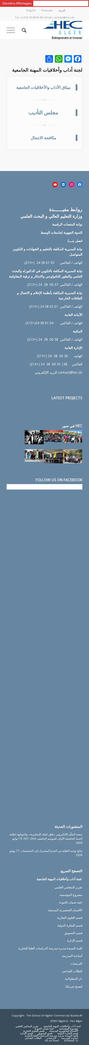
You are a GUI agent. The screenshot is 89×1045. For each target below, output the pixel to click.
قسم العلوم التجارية (69, 917)
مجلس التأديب (43, 112)
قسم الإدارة (74, 940)
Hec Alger (76, 1021)
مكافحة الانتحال (43, 137)
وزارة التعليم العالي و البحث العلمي (51, 216)
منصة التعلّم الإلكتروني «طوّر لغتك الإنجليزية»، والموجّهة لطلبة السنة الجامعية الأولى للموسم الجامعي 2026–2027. (45, 836)
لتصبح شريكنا (74, 986)
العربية (61, 10)
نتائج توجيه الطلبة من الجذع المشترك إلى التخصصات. (51, 851)
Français (47, 10)
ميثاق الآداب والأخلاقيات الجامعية (43, 87)
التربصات (76, 963)
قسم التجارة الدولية (69, 925)
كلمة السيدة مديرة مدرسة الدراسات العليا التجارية (50, 948)
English (31, 10)
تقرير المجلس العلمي (68, 887)
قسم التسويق (73, 933)
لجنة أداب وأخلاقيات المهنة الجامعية (59, 879)
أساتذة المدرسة (72, 956)
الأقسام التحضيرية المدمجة (65, 910)
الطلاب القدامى (72, 971)
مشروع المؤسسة (71, 895)
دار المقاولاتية (73, 978)
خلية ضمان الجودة (70, 902)
